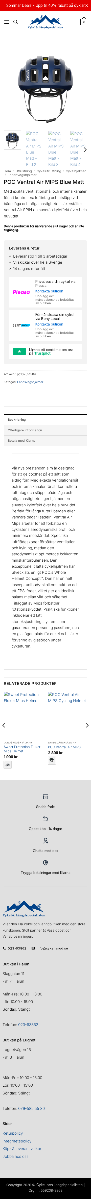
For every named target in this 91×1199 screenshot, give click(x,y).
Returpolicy (13, 1133)
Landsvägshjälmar (22, 175)
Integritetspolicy (17, 1141)
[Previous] (4, 735)
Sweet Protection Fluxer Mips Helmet (22, 749)
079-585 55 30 (31, 1108)
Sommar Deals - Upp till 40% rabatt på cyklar (45, 5)
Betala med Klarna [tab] (21, 440)
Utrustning (24, 171)
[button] (7, 22)
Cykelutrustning (49, 171)
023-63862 (28, 1024)
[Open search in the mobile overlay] (15, 22)
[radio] (7, 764)
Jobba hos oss (16, 1156)
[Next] (85, 149)
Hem (7, 171)
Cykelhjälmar (76, 171)
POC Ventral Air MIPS (64, 747)
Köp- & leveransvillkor (22, 1148)
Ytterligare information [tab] (25, 430)
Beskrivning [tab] (17, 419)
